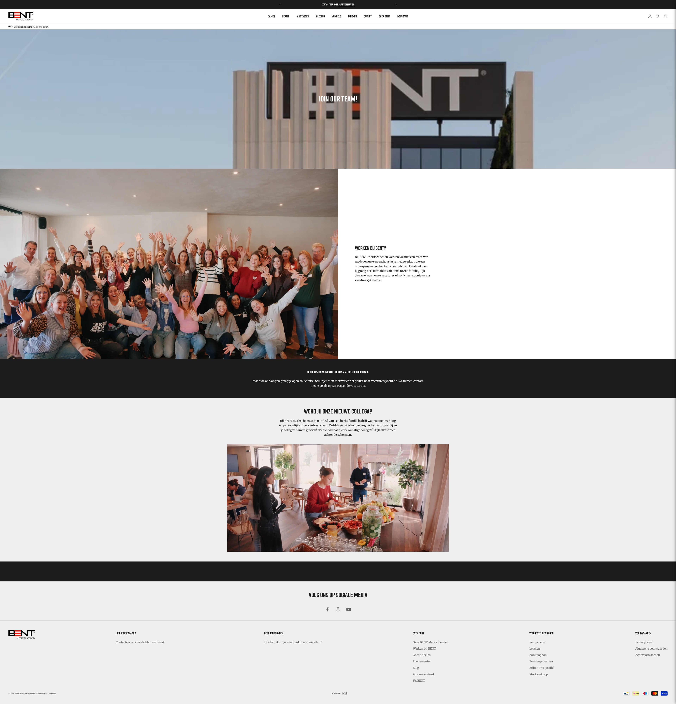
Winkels (336, 16)
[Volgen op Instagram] (338, 609)
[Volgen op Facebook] (327, 609)
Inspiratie (402, 16)
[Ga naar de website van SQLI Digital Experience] (344, 693)
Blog (416, 667)
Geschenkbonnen (273, 633)
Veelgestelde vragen (541, 633)
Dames (271, 16)
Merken (352, 16)
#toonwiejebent (423, 674)
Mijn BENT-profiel (541, 667)
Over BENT (384, 16)
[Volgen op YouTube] (348, 609)
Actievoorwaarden (647, 655)
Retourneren (537, 642)
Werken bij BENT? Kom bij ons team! (31, 27)
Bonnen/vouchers (541, 661)
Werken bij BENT (424, 648)
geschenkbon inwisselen (303, 642)
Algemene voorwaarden (651, 648)
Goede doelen (422, 655)
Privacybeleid (644, 642)
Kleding (320, 16)
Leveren (534, 648)
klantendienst (154, 642)
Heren (285, 16)
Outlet (368, 16)
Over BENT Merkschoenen (431, 642)
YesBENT (419, 680)
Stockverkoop (538, 674)
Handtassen (302, 16)
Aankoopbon (538, 655)
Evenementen (422, 661)
